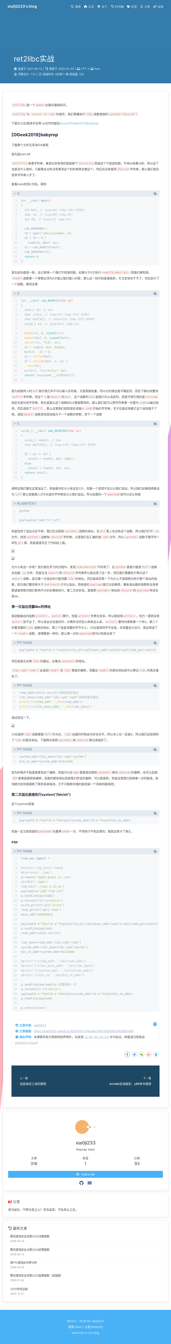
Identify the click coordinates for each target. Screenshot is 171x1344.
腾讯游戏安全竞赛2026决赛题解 (29, 1236)
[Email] (90, 1182)
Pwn (97, 68)
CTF (83, 68)
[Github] (81, 1182)
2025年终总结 (19, 1289)
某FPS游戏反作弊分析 (23, 1262)
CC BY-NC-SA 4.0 (96, 1037)
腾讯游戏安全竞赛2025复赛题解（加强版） (36, 1275)
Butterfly (97, 1327)
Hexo (78, 1327)
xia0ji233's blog (25, 1042)
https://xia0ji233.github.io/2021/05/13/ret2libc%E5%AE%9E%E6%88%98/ (84, 1031)
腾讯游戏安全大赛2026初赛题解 (29, 1249)
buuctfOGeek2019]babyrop (80, 123)
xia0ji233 (40, 1025)
